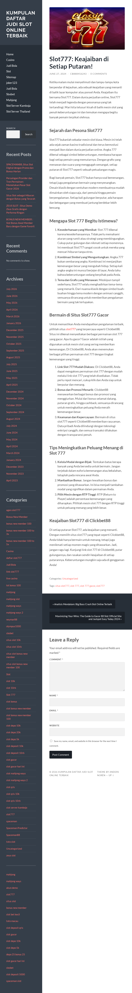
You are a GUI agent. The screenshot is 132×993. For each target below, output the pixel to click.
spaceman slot (13, 980)
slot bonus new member (18, 708)
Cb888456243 (78, 74)
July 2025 (11, 364)
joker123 (11, 82)
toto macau (12, 921)
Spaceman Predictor (17, 828)
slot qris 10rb (13, 800)
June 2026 (12, 295)
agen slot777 (13, 510)
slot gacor (11, 759)
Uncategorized (14, 848)
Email (53, 710)
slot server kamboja (16, 807)
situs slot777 (62, 585)
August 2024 (13, 418)
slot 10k (10, 681)
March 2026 (12, 316)
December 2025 (15, 330)
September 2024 (15, 412)
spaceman (11, 821)
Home (10, 54)
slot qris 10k (12, 793)
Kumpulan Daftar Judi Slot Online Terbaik (20, 24)
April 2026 (12, 309)
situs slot (11, 901)
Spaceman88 (13, 834)
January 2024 (13, 459)
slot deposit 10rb (15, 752)
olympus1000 (13, 626)
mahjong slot (13, 599)
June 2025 (12, 371)
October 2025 (13, 343)
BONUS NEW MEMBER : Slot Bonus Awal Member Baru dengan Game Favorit (20, 223)
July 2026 (11, 288)
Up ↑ (111, 775)
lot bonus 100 (13, 585)
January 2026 (13, 323)
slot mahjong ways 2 (17, 780)
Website (54, 725)
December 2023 (15, 466)
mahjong (10, 592)
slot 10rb (11, 687)
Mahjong (11, 100)
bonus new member (16, 907)
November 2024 (15, 398)
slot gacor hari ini (15, 766)
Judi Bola (11, 65)
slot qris (10, 787)
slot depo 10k (13, 725)
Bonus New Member (17, 516)
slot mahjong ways (16, 773)
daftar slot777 (14, 557)
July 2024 (11, 425)
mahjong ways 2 (14, 612)
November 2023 (15, 473)
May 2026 (11, 302)
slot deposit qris (14, 927)
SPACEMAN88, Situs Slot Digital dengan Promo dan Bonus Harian (19, 168)
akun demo (12, 887)
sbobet (10, 633)
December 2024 (15, 391)
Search (10, 128)
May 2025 (11, 377)
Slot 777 (10, 694)
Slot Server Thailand (18, 111)
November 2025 (15, 336)
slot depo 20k (13, 732)
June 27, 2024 (57, 74)
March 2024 (12, 453)
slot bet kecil (13, 914)
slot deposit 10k (14, 746)
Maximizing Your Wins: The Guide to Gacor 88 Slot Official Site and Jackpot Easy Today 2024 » (88, 617)
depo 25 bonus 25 (15, 954)
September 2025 (15, 350)
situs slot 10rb (14, 646)
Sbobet (10, 94)
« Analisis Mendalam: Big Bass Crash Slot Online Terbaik (82, 604)
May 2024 (11, 439)
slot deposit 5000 (15, 974)
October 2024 (13, 405)
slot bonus (11, 701)
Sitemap (11, 77)
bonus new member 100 (18, 523)
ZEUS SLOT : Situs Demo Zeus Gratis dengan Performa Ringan (19, 209)
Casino (10, 60)
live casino (11, 578)
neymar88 (11, 619)
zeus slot (11, 855)
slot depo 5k (12, 739)
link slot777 (12, 571)
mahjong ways (13, 605)
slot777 (10, 814)
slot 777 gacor (87, 585)
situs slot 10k (13, 639)
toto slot (10, 841)
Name (53, 695)
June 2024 (12, 432)
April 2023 (12, 480)
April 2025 (12, 384)
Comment (56, 659)
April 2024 (12, 446)
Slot (8, 71)
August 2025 (13, 357)
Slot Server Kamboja (18, 105)
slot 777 (74, 585)
